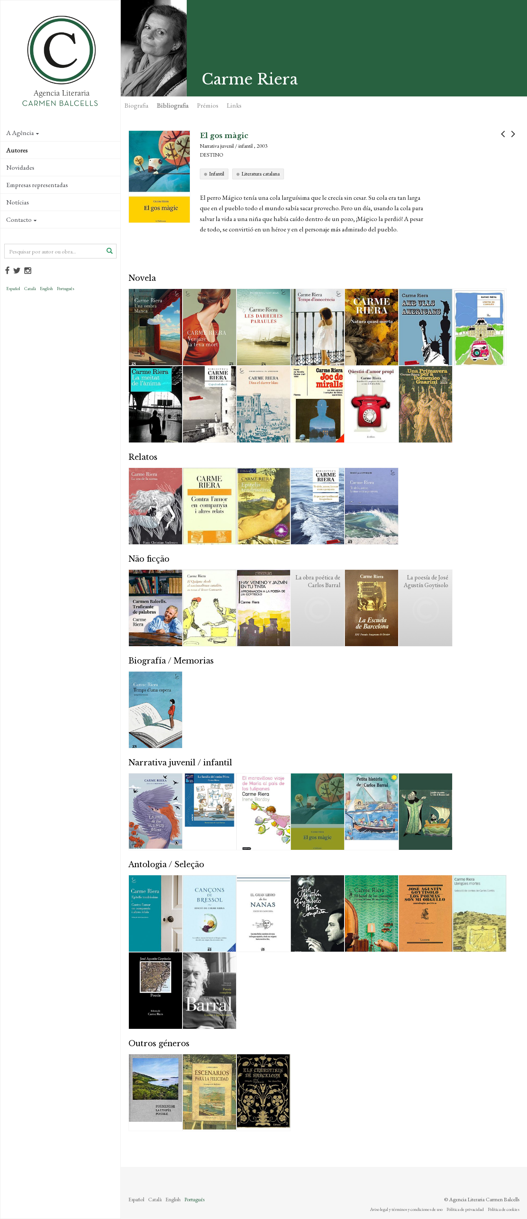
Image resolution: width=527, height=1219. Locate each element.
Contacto (19, 219)
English (46, 288)
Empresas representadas (37, 185)
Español (13, 288)
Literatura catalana (261, 173)
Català (30, 288)
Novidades (20, 167)
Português (65, 288)
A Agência (20, 132)
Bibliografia (173, 105)
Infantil (216, 173)
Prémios (207, 105)
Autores (17, 150)
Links (234, 105)
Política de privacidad (465, 1209)
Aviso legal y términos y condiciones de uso (406, 1209)
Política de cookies (503, 1209)
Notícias (17, 202)
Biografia (137, 105)
